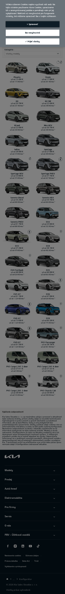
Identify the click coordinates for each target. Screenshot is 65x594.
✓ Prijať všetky (32, 41)
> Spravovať (32, 24)
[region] (32, 23)
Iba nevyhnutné (32, 32)
